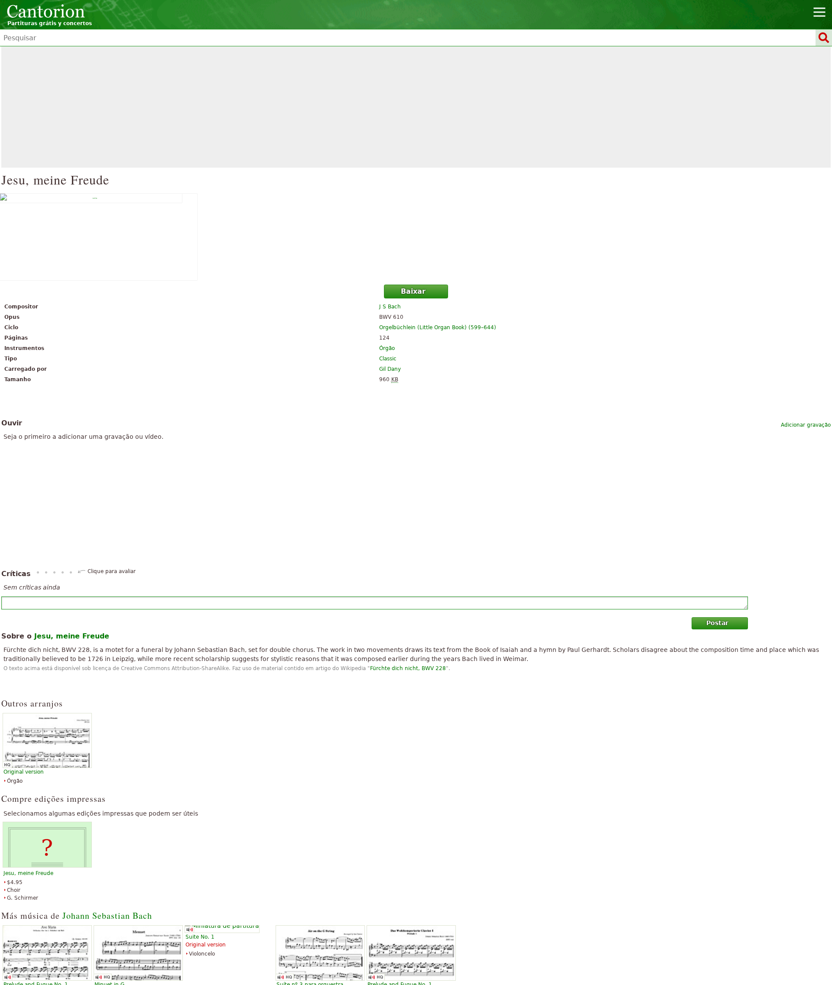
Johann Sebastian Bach (107, 915)
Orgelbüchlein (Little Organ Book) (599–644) (437, 327)
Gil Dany (390, 369)
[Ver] (416, 237)
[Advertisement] (416, 107)
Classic (387, 359)
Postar (717, 622)
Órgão (387, 348)
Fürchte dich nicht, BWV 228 (408, 668)
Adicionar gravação (806, 425)
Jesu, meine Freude (28, 873)
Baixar (413, 291)
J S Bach (390, 307)
